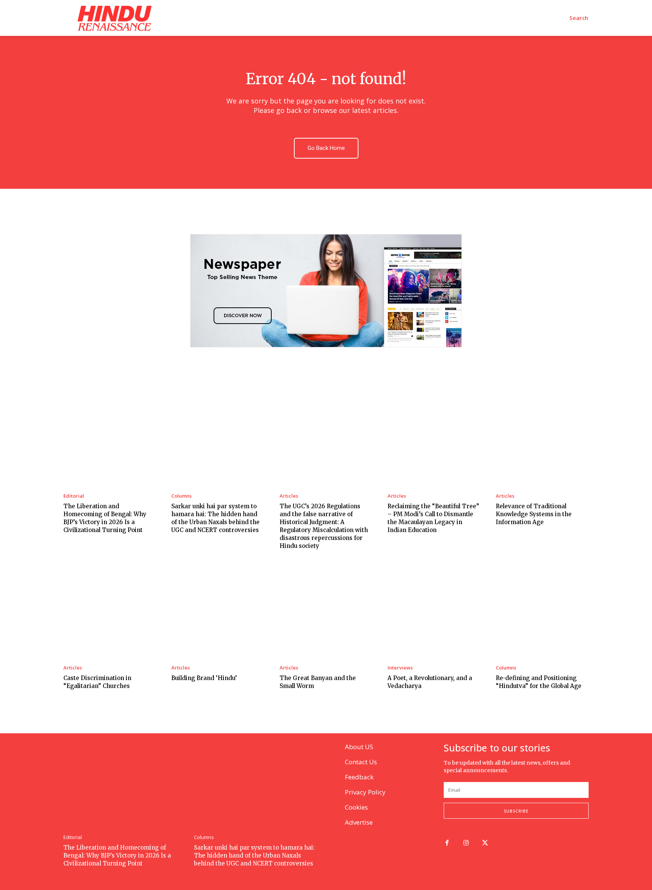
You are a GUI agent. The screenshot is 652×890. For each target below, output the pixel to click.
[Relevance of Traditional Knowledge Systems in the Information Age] (542, 439)
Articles (289, 496)
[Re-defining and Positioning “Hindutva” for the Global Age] (542, 611)
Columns (181, 496)
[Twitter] (485, 843)
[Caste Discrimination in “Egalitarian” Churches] (109, 611)
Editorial (73, 496)
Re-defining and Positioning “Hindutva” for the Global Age (538, 681)
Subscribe (516, 811)
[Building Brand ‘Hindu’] (217, 611)
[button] (579, 18)
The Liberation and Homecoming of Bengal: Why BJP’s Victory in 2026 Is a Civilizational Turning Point (117, 855)
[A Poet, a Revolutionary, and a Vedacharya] (434, 611)
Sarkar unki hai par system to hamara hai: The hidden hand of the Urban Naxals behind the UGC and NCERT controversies (254, 855)
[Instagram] (466, 843)
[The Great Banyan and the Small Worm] (326, 611)
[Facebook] (447, 843)
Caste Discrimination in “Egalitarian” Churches (97, 681)
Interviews (400, 667)
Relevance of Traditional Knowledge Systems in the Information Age (534, 514)
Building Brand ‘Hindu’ (204, 678)
